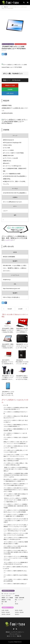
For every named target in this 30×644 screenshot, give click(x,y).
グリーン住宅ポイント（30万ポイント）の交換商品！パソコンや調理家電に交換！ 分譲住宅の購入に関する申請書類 (16, 506)
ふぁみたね (8, 240)
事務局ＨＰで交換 (10, 85)
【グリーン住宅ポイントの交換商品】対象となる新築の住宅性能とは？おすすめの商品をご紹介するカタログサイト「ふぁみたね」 (16, 475)
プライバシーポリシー (14, 634)
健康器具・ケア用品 (6, 599)
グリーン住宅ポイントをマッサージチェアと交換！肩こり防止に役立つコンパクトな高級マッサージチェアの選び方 (16, 520)
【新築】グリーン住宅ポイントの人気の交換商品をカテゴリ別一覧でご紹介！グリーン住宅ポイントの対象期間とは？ (16, 469)
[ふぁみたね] (10, 2)
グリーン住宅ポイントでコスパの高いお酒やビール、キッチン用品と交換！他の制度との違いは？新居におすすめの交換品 (16, 552)
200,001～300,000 (6, 614)
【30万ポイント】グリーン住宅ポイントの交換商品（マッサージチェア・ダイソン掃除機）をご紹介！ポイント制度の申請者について (16, 500)
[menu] (27, 2)
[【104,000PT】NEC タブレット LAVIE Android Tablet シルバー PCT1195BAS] (8, 309)
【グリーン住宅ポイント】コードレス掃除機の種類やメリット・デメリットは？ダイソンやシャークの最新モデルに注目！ (16, 558)
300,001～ (17, 614)
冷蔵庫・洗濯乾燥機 (19, 597)
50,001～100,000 (6, 612)
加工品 (16, 603)
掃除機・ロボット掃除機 (7, 597)
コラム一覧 (5, 405)
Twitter (13, 629)
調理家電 (17, 595)
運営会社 (8, 632)
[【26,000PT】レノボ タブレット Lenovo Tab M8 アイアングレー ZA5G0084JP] (21, 309)
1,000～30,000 (5, 610)
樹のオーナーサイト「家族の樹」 (14, 636)
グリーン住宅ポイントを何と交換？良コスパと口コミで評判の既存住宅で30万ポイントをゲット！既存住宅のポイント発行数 (16, 489)
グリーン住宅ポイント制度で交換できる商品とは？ (15, 583)
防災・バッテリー (19, 599)
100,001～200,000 (19, 612)
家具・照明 (4, 601)
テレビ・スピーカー (6, 595)
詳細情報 (10, 89)
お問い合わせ (10, 93)
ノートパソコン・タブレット (20, 44)
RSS (16, 629)
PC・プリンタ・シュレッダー (8, 44)
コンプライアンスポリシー (17, 632)
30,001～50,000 (18, 610)
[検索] (23, 2)
